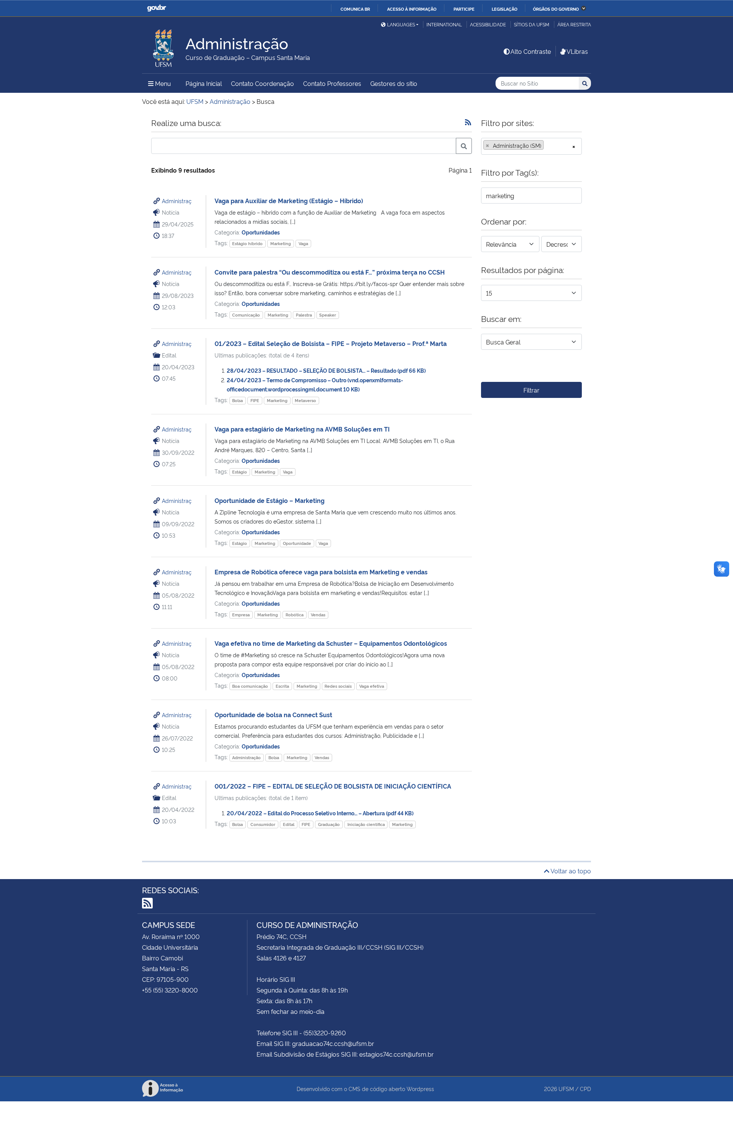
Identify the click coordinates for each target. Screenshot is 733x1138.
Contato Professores (332, 83)
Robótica (295, 614)
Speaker (327, 315)
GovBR (156, 8)
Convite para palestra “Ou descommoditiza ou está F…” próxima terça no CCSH (330, 272)
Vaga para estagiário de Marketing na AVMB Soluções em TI (302, 429)
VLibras (577, 51)
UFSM (566, 1088)
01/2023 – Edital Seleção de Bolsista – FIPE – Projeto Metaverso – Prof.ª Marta (331, 343)
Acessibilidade (488, 24)
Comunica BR (355, 9)
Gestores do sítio (393, 83)
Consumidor (262, 824)
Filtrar (531, 390)
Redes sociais (338, 686)
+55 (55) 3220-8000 (170, 990)
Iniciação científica (366, 824)
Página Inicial (204, 83)
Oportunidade (297, 543)
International (444, 24)
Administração (246, 757)
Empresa (241, 614)
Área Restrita (574, 24)
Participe (464, 9)
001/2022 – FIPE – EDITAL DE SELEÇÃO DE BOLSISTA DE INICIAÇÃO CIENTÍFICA (333, 786)
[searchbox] (548, 145)
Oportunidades (261, 232)
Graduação (329, 824)
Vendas (318, 614)
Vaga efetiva (371, 686)
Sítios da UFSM (531, 24)
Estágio (239, 472)
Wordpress (420, 1088)
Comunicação (246, 315)
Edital (288, 824)
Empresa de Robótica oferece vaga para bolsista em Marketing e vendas (321, 571)
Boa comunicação (250, 686)
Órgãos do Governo (556, 9)
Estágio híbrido (247, 243)
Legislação (504, 9)
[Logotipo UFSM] (164, 46)
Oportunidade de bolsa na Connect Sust (273, 714)
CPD (585, 1088)
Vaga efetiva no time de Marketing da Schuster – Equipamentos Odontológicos (331, 643)
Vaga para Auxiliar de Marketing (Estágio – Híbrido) (289, 200)
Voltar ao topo (570, 870)
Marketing (280, 243)
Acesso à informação (411, 9)
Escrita (282, 686)
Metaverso (305, 400)
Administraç (177, 200)
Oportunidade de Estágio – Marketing (270, 500)
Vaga (303, 243)
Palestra (304, 315)
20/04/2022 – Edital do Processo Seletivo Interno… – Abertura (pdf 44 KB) (320, 812)
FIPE (254, 400)
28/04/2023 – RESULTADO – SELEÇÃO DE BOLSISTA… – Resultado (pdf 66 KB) (326, 370)
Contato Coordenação (262, 83)
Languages (401, 24)
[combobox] (531, 146)
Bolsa (237, 400)
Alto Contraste (530, 51)
